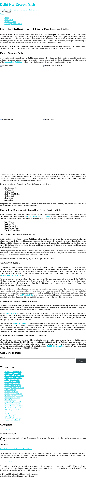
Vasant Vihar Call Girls (12, 386)
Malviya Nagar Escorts (12, 374)
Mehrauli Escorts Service (13, 378)
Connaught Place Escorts (13, 24)
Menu (2, 14)
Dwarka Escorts (10, 22)
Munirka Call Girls (11, 392)
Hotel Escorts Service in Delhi (38, 216)
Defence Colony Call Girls (13, 396)
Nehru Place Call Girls (12, 404)
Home (6, 18)
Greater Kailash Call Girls (13, 406)
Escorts (7, 429)
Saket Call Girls (10, 390)
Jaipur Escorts (9, 416)
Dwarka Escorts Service (13, 372)
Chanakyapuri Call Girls (13, 394)
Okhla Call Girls (10, 400)
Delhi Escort (8, 20)
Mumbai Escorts (10, 414)
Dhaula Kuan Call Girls (12, 408)
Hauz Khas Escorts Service (14, 376)
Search (2, 357)
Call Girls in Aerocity (12, 382)
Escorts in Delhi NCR (21, 323)
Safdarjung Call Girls (11, 380)
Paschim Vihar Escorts (12, 420)
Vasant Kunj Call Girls (12, 384)
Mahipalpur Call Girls (12, 398)
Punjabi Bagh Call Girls (12, 402)
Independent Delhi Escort (14, 62)
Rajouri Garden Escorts (12, 418)
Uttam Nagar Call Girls (12, 410)
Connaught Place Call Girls (14, 388)
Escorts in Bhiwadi (11, 412)
